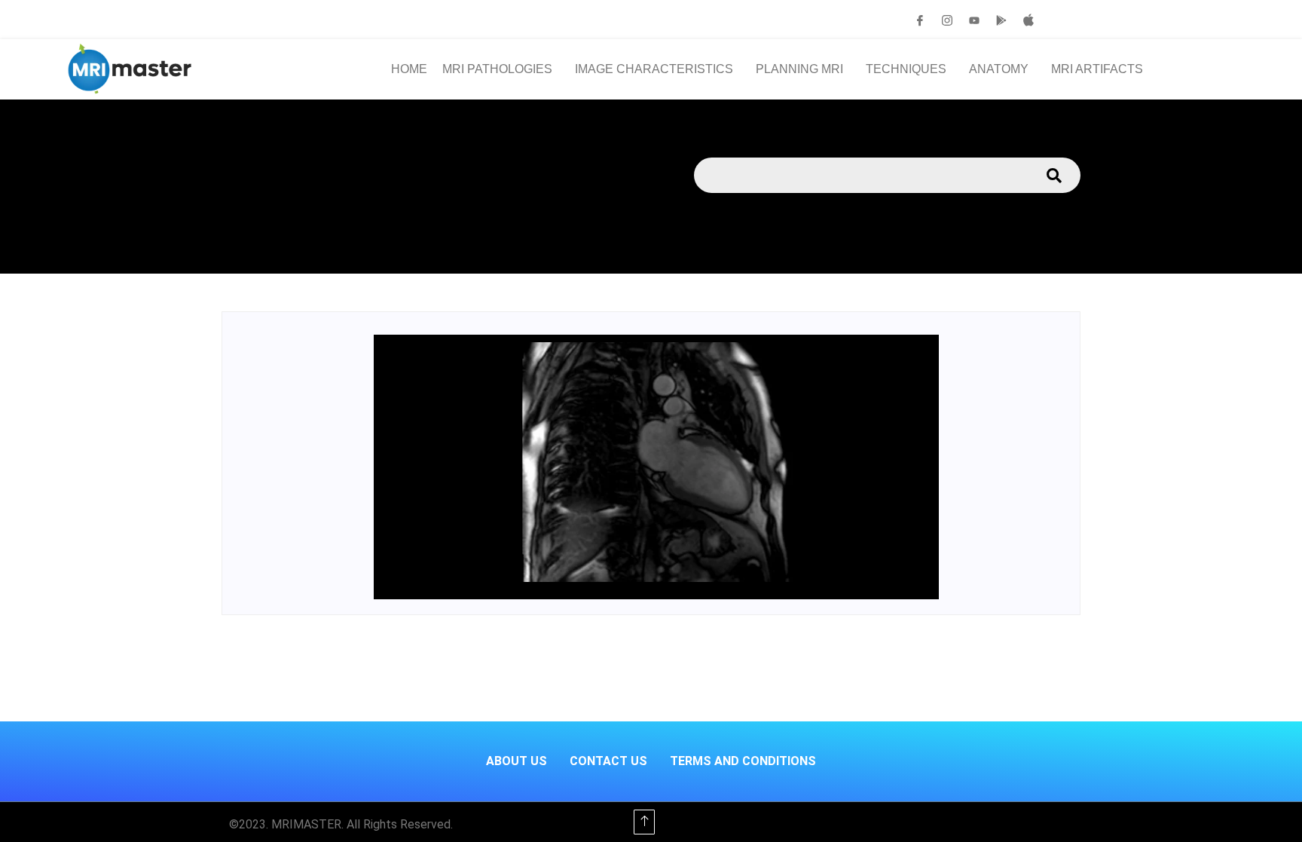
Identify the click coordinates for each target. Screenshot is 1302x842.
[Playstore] (1001, 20)
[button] (501, 69)
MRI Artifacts (1097, 69)
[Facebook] (920, 20)
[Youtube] (974, 20)
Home (409, 69)
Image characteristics (654, 69)
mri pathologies (497, 69)
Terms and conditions (743, 761)
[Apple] (1028, 20)
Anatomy (998, 69)
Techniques (906, 69)
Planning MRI (799, 69)
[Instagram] (947, 20)
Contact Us (608, 761)
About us (516, 761)
